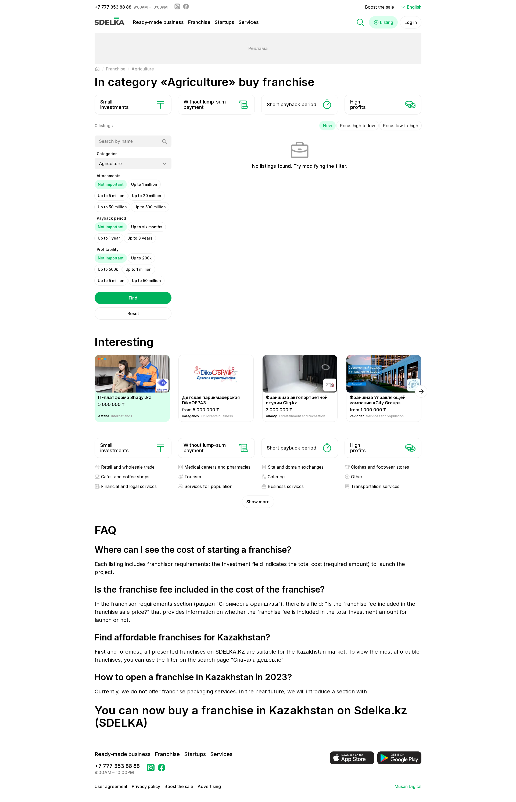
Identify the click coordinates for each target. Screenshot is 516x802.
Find (133, 298)
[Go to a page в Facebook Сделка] (161, 769)
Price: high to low (357, 125)
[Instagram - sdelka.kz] (177, 7)
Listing (386, 22)
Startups (224, 22)
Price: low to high (400, 125)
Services (249, 22)
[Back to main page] (97, 69)
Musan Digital (408, 786)
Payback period (111, 218)
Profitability (108, 249)
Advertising (209, 786)
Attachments (108, 175)
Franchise (199, 22)
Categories (107, 153)
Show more (258, 501)
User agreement (111, 786)
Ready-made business (158, 22)
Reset (133, 313)
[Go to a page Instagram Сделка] (150, 769)
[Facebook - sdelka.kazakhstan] (186, 7)
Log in (410, 22)
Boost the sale (379, 7)
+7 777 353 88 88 (113, 7)
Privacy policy (146, 786)
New (327, 125)
